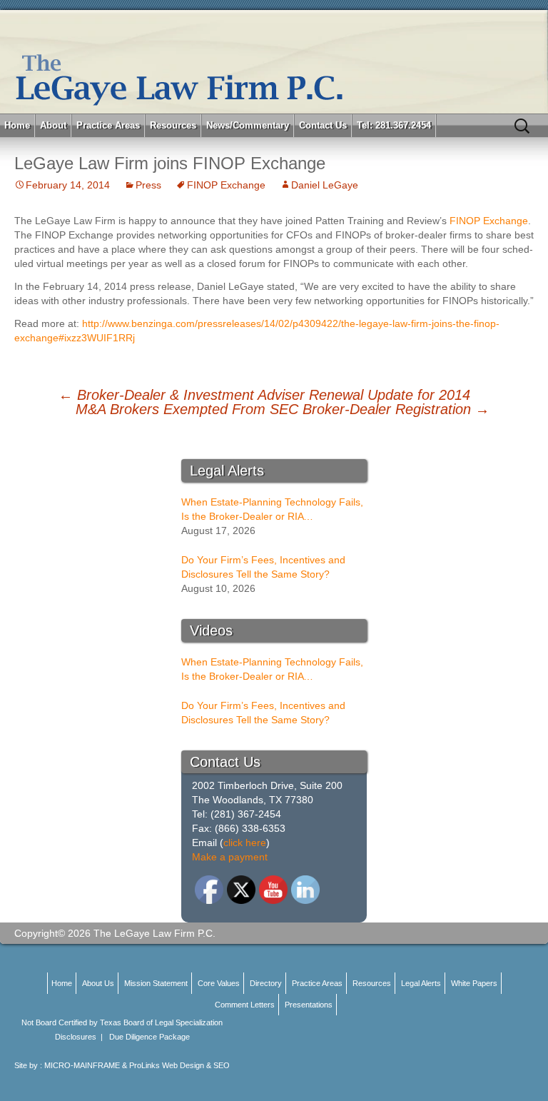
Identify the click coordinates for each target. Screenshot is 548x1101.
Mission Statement (156, 983)
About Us (98, 983)
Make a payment (230, 857)
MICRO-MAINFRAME (82, 1065)
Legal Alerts (421, 983)
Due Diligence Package (149, 1036)
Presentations (309, 1004)
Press (148, 185)
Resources (173, 125)
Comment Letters (245, 1004)
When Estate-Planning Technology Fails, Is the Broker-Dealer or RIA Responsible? (272, 509)
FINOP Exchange (226, 185)
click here (244, 842)
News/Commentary (247, 125)
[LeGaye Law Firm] (274, 62)
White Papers (474, 983)
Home (17, 125)
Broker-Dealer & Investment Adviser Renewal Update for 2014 (264, 395)
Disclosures (75, 1036)
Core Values (219, 983)
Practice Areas (108, 125)
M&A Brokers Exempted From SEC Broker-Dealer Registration (282, 409)
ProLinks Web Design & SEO (179, 1065)
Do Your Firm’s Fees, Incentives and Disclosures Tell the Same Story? (263, 567)
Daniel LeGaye (324, 185)
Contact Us (323, 125)
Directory (266, 983)
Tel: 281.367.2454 (394, 125)
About (53, 125)
